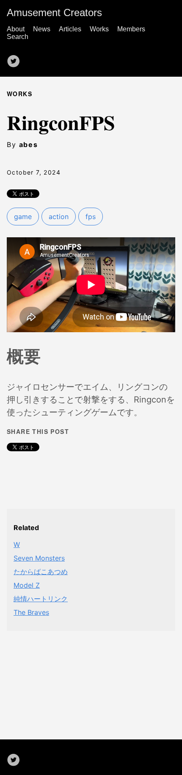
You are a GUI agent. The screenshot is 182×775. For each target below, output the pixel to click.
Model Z (27, 585)
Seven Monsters (39, 558)
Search (17, 36)
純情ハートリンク (41, 598)
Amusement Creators (54, 12)
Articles (70, 29)
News (41, 29)
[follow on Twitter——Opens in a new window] (16, 58)
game (23, 216)
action (59, 216)
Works (99, 29)
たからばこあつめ (41, 571)
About (16, 29)
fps (90, 216)
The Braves (31, 612)
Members (131, 29)
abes (28, 144)
